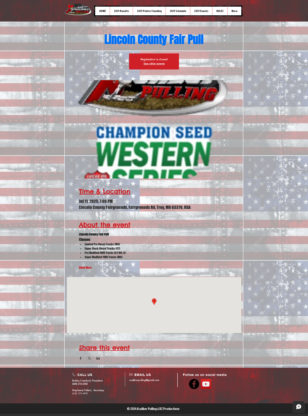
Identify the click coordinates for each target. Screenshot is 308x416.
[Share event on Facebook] (80, 358)
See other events (154, 63)
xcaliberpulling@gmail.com (144, 380)
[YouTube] (206, 384)
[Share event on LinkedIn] (98, 358)
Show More (85, 267)
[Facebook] (194, 384)
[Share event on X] (89, 358)
